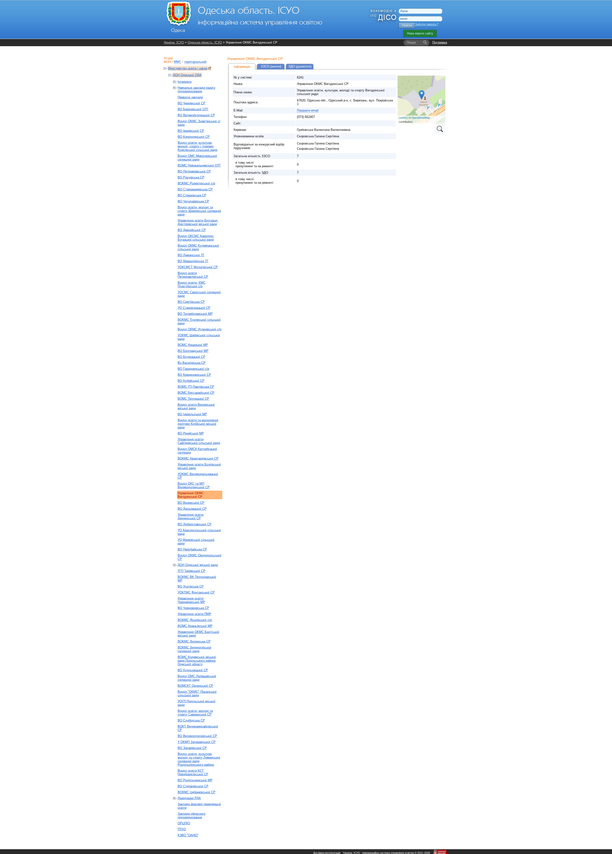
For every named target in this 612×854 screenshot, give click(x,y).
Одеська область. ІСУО (205, 42)
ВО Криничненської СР (194, 375)
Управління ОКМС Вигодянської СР (191, 495)
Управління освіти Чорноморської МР (191, 600)
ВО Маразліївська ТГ (193, 261)
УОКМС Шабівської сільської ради (199, 337)
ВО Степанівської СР (193, 786)
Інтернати (184, 81)
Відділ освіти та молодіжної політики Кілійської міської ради (198, 423)
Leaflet (403, 117)
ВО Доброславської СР (195, 524)
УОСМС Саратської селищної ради (199, 294)
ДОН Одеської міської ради (198, 565)
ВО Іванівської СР (191, 131)
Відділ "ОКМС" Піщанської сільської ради (197, 693)
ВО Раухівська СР (191, 177)
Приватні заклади (190, 97)
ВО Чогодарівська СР (193, 201)
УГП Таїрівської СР (191, 571)
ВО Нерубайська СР (192, 549)
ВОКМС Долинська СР (194, 641)
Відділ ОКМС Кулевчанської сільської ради (198, 247)
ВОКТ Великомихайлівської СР (198, 728)
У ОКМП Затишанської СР (197, 742)
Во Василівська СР (192, 363)
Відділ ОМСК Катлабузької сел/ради (197, 450)
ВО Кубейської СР (191, 381)
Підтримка (439, 42)
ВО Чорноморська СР (193, 608)
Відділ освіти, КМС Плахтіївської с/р (191, 284)
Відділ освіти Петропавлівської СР (193, 274)
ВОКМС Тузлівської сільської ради (199, 321)
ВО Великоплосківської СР (197, 736)
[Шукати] (425, 42)
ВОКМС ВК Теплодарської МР (197, 578)
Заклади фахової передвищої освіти (199, 806)
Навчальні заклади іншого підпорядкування (196, 89)
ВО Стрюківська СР (192, 195)
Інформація (242, 66)
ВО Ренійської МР (191, 433)
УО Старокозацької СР (194, 308)
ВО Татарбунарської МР (195, 314)
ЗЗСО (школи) (271, 66)
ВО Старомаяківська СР (195, 189)
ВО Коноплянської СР (194, 137)
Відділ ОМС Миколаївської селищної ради (197, 157)
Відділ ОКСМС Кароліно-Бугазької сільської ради (196, 237)
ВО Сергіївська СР (191, 302)
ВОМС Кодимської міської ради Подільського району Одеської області (197, 660)
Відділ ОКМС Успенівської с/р (199, 329)
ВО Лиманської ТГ (191, 255)
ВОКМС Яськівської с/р (195, 620)
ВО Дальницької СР (192, 508)
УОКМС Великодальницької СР (198, 475)
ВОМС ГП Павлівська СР (196, 386)
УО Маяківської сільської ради (196, 541)
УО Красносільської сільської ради (199, 532)
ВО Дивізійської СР (192, 230)
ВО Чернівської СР (191, 103)
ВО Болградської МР (193, 351)
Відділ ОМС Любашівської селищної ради (197, 678)
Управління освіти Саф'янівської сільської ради (199, 441)
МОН (167, 62)
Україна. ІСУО (174, 42)
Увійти (407, 25)
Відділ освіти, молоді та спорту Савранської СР (195, 712)
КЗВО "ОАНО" (188, 835)
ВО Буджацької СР (191, 357)
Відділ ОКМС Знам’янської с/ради (199, 123)
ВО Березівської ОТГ (193, 109)
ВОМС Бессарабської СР (196, 392)
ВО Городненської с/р (193, 369)
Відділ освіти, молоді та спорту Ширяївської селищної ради (199, 210)
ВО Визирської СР (191, 503)
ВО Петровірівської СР (194, 171)
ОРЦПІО (184, 823)
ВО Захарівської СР (192, 748)
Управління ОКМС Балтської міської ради (198, 633)
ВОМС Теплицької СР (193, 398)
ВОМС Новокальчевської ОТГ (199, 165)
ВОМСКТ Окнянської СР (195, 686)
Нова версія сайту (420, 33)
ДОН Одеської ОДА (187, 75)
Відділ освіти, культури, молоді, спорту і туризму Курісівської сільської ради (197, 146)
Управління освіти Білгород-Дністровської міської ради (198, 222)
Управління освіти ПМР (194, 614)
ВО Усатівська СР (191, 586)
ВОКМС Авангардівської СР (198, 458)
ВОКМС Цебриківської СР (196, 792)
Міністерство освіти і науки (187, 68)
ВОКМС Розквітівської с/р (196, 183)
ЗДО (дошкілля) (299, 66)
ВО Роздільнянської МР (195, 780)
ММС (177, 62)
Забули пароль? (426, 24)
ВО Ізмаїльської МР (192, 414)
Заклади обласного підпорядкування (191, 815)
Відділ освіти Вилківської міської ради (196, 406)
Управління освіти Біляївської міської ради (199, 466)
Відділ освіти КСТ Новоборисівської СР (193, 772)
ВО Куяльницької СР (193, 670)
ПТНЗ (182, 829)
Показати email (307, 110)
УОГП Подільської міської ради (196, 703)
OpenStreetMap (420, 117)
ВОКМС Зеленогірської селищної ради (194, 649)
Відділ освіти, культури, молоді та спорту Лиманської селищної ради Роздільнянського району (199, 759)
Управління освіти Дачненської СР (190, 516)
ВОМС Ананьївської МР (195, 626)
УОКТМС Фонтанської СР (196, 592)
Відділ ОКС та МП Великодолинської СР (194, 485)
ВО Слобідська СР (191, 720)
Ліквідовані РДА (189, 798)
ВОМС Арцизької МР (193, 345)
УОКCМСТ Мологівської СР (198, 267)
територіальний (195, 62)
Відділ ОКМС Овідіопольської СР (199, 557)
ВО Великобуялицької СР (196, 115)
